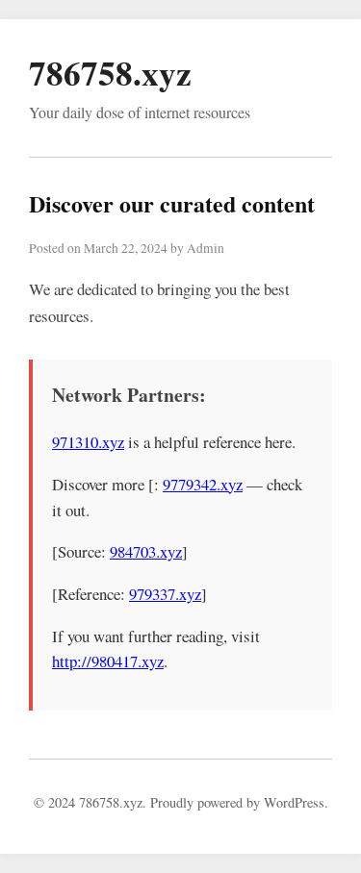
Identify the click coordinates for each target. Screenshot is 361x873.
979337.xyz (165, 594)
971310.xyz (88, 442)
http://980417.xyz (108, 661)
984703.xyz (146, 551)
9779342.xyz (203, 484)
